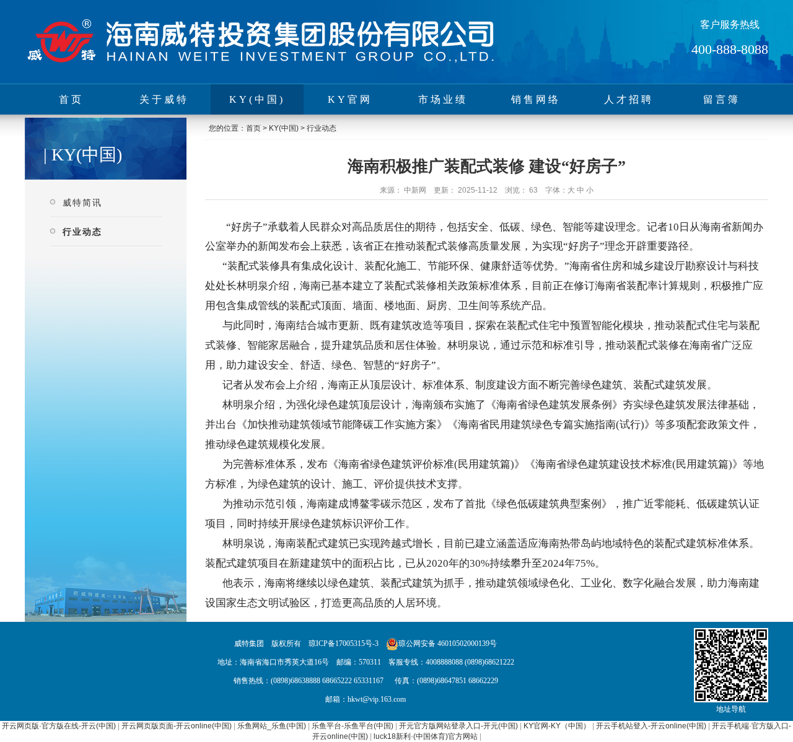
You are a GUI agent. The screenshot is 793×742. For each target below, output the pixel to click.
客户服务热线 (730, 24)
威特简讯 (82, 202)
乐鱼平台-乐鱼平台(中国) (352, 726)
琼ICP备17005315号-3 (344, 643)
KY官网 (350, 99)
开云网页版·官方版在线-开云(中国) (59, 726)
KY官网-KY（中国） (557, 726)
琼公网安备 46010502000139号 (447, 643)
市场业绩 (443, 99)
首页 (71, 99)
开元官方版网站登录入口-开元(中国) (458, 726)
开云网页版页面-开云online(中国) (176, 726)
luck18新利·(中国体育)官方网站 (426, 736)
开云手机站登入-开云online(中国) (651, 726)
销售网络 (536, 99)
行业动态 (82, 232)
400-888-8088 (729, 49)
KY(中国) (257, 99)
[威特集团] (260, 66)
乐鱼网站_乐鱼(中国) (271, 726)
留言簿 (721, 99)
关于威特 (164, 99)
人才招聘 (629, 99)
